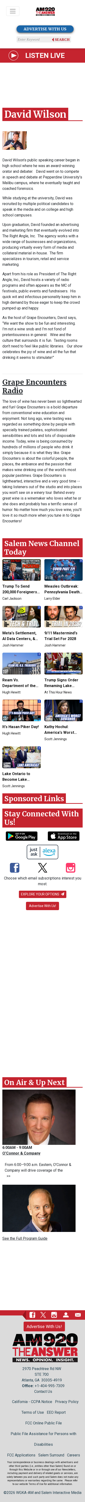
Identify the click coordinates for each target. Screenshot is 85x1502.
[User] (66, 1314)
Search (62, 40)
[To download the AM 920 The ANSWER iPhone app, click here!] (64, 836)
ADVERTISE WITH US (45, 29)
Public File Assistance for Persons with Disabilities (43, 1439)
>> (7, 1176)
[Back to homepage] (45, 11)
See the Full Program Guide (24, 1238)
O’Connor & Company (21, 1153)
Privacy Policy (67, 1401)
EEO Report (56, 1412)
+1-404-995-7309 (49, 1386)
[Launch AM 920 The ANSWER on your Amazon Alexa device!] (43, 852)
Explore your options (40, 894)
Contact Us (43, 1391)
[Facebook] (14, 868)
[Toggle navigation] (12, 11)
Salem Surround (51, 1455)
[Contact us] (78, 1314)
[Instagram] (70, 868)
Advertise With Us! (42, 906)
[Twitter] (42, 868)
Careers (73, 1455)
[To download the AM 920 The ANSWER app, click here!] (22, 836)
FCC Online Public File (43, 1423)
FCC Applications (21, 1455)
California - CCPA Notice (32, 1401)
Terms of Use (32, 1412)
